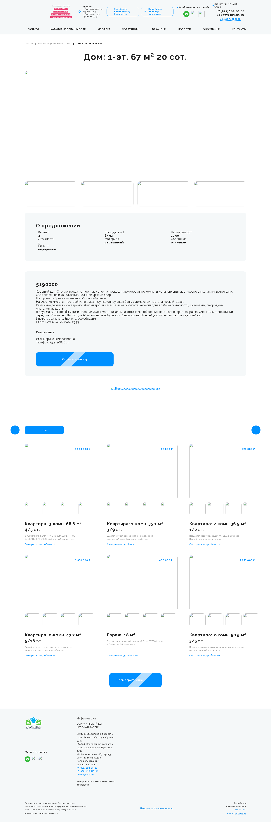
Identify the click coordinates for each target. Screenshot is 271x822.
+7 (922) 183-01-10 (230, 15)
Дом (69, 44)
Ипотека (104, 29)
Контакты (239, 29)
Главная (29, 44)
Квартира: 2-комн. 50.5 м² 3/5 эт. (217, 637)
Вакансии (159, 29)
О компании (211, 29)
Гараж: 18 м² (121, 634)
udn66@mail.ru (85, 774)
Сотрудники (131, 29)
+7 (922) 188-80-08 (230, 11)
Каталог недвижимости (68, 29)
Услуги (33, 29)
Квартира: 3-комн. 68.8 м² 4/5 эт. (53, 526)
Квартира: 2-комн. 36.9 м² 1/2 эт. (217, 526)
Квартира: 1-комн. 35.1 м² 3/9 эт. (135, 526)
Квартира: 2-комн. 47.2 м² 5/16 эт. (53, 637)
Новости (184, 29)
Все (44, 429)
